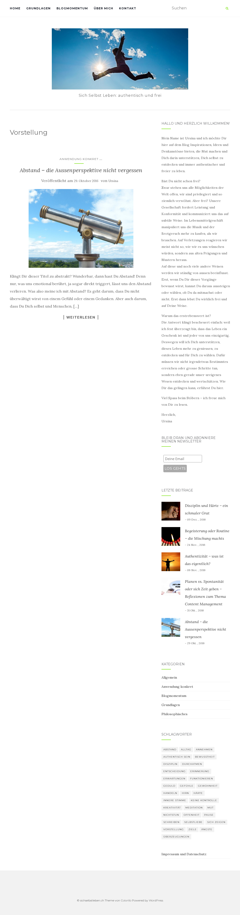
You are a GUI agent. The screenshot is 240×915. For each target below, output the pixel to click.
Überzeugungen (176, 836)
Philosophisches (174, 714)
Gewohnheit (208, 785)
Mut (210, 807)
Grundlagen (38, 8)
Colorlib (126, 900)
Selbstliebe (193, 822)
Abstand (169, 749)
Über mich (103, 8)
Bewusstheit (205, 756)
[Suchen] (227, 8)
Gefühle (186, 785)
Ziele (192, 829)
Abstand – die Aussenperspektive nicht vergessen (81, 170)
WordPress (156, 900)
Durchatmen (192, 764)
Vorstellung (173, 829)
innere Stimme (174, 800)
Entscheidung (174, 771)
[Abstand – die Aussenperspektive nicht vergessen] (81, 228)
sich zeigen (216, 822)
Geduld (169, 785)
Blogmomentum (72, 8)
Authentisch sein (176, 756)
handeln (170, 793)
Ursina (113, 181)
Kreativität (172, 807)
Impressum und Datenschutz (183, 854)
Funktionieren (201, 778)
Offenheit (191, 814)
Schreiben (171, 822)
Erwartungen (174, 778)
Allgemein (169, 677)
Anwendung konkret (79, 159)
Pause (209, 814)
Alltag (186, 749)
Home (15, 8)
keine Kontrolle (204, 800)
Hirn (185, 793)
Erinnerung (199, 771)
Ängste (206, 829)
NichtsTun (171, 814)
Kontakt (127, 8)
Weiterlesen (80, 317)
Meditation (194, 807)
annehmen (204, 749)
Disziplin (170, 764)
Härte (198, 793)
